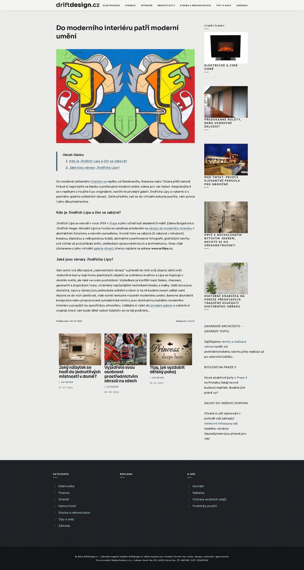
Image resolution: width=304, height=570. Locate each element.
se (105, 181)
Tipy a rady (223, 5)
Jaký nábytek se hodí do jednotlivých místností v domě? (80, 372)
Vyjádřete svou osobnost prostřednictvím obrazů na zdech (121, 374)
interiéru (97, 181)
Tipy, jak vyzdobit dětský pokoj (167, 370)
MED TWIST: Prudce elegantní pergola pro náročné (222, 180)
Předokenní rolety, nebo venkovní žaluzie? (222, 123)
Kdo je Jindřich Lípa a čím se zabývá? (98, 161)
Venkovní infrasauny (218, 423)
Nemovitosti (166, 5)
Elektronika (111, 5)
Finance (130, 5)
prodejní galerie (161, 305)
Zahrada (242, 5)
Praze (113, 223)
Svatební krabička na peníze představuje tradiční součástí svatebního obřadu (224, 301)
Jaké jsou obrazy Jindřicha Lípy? (94, 168)
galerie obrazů (104, 248)
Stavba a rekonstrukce (195, 5)
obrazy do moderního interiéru (170, 228)
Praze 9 (242, 377)
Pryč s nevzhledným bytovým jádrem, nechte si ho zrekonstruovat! (223, 240)
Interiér (146, 5)
